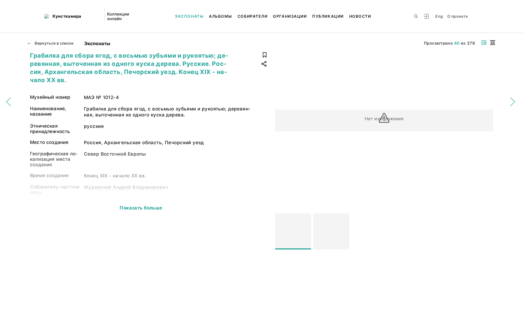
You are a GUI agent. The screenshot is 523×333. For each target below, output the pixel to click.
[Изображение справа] (483, 43)
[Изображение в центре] (492, 43)
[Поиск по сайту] (415, 16)
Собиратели (252, 16)
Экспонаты (189, 16)
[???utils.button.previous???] (281, 231)
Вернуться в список (54, 43)
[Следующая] (486, 231)
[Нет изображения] (293, 231)
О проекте (457, 16)
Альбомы (220, 16)
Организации (290, 16)
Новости (360, 16)
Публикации (327, 16)
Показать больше (141, 208)
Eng (439, 16)
